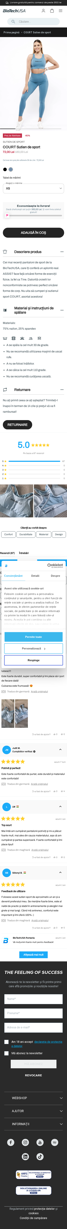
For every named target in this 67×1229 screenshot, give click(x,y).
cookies (34, 1213)
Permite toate (33, 636)
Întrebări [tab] (24, 554)
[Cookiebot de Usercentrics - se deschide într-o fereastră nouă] (48, 566)
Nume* (11, 999)
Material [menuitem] (43, 534)
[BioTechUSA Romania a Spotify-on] (54, 1145)
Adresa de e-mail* (18, 1027)
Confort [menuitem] (8, 534)
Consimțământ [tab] (13, 575)
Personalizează (31, 648)
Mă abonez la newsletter (27, 1053)
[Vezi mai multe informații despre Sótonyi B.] (60, 873)
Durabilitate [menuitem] (25, 534)
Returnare (18, 425)
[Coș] (52, 11)
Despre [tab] (55, 575)
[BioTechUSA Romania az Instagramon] (25, 1145)
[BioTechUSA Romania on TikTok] (40, 1159)
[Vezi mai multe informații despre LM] (60, 807)
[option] (33, 2)
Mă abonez (33, 1064)
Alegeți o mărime (14, 183)
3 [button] (32, 128)
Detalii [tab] (35, 575)
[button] (33, 461)
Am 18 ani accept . (36, 1044)
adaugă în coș (33, 232)
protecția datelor (44, 1208)
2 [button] (17, 128)
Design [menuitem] (59, 534)
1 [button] (2, 128)
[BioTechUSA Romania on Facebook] (10, 1145)
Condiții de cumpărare (33, 1218)
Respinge (33, 660)
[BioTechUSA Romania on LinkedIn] (25, 1159)
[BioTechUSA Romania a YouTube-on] (40, 1145)
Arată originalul (39, 691)
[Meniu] (60, 11)
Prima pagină (11, 32)
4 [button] (47, 128)
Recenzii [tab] (7, 554)
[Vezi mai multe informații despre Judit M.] (60, 750)
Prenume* (13, 1013)
